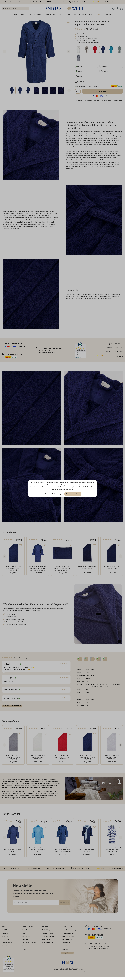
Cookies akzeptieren (73, 494)
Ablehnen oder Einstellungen (53, 494)
